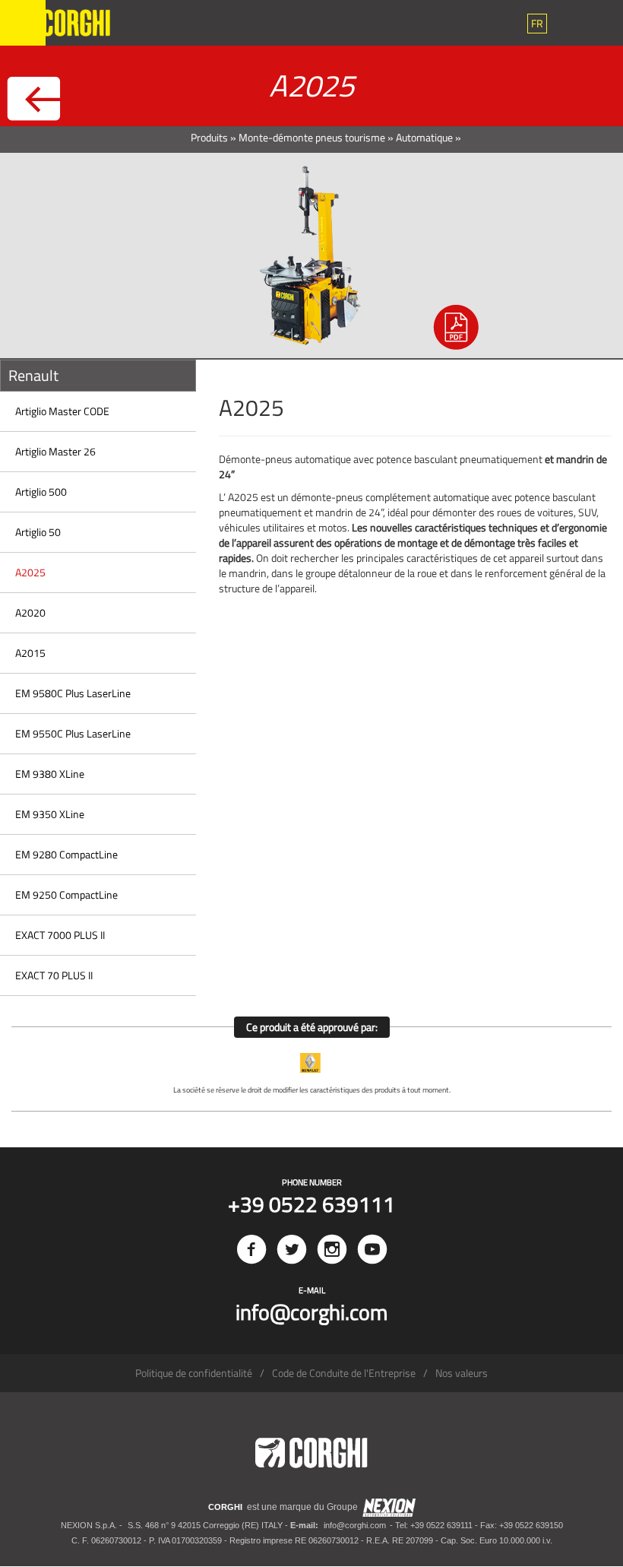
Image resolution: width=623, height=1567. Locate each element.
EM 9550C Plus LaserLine (73, 733)
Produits (209, 137)
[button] (537, 23)
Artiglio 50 (38, 532)
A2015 (30, 653)
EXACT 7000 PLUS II (60, 935)
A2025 (30, 572)
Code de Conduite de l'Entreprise (344, 1373)
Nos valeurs (461, 1373)
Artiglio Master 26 (55, 451)
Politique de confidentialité (193, 1373)
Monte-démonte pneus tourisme (312, 137)
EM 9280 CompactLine (66, 854)
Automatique (424, 137)
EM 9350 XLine (49, 814)
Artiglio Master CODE (62, 411)
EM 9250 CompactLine (66, 894)
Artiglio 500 (41, 492)
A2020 (30, 612)
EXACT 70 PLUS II (54, 975)
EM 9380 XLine (49, 774)
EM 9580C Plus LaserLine (73, 693)
